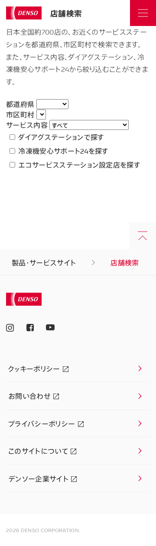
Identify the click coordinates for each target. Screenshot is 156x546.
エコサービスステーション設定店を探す (78, 164)
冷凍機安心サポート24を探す (62, 150)
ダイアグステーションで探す (60, 137)
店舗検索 (66, 13)
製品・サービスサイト (44, 262)
